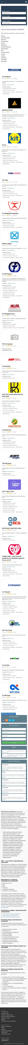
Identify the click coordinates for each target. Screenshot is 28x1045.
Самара (3, 54)
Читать (7, 752)
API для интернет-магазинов (8, 1016)
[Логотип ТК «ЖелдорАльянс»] (14, 307)
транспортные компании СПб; (10, 915)
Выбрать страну (5, 11)
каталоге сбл (4, 906)
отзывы (4, 986)
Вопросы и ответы (5, 1018)
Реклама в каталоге (5, 1034)
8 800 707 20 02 (10, 374)
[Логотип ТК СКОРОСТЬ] (14, 423)
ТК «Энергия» (6, 77)
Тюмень (3, 56)
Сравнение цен (5, 1013)
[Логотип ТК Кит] (14, 138)
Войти (2, 1027)
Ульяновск (4, 57)
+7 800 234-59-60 (11, 153)
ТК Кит (4, 145)
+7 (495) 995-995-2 (11, 250)
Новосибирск (4, 48)
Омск (2, 50)
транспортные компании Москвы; (11, 914)
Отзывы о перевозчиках (7, 1015)
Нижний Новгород (6, 47)
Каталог (4, 1)
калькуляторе (4, 907)
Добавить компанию (6, 1026)
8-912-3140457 (10, 320)
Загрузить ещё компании (9, 713)
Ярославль (4, 61)
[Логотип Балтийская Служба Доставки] (14, 521)
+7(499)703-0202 (10, 471)
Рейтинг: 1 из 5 (8, 182)
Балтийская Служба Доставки (11, 528)
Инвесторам (4, 1032)
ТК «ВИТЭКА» (6, 695)
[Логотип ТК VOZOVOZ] (14, 359)
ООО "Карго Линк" (8, 491)
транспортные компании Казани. (11, 917)
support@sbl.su (5, 1040)
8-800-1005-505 (10, 220)
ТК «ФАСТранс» (7, 274)
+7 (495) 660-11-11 (11, 188)
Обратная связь (5, 1039)
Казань (3, 43)
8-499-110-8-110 (10, 638)
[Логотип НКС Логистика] (14, 623)
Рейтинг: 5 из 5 (8, 275)
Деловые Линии (7, 110)
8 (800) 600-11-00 (11, 567)
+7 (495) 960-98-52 (11, 438)
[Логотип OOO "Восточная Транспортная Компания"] (14, 387)
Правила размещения (6, 1030)
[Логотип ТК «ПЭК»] (14, 173)
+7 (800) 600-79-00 (11, 702)
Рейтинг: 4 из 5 (8, 432)
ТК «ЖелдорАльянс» (8, 314)
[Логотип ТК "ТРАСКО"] (14, 585)
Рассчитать (14, 742)
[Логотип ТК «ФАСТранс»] (14, 267)
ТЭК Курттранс (6, 463)
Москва (3, 36)
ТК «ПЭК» (5, 180)
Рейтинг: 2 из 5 (8, 78)
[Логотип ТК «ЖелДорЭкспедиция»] (14, 206)
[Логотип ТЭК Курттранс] (14, 456)
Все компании (4, 1011)
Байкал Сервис (7, 244)
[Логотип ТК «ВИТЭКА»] (14, 688)
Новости (3, 1019)
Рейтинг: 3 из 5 (8, 398)
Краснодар (4, 45)
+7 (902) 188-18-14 (11, 283)
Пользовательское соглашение (8, 1021)
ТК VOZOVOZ (6, 366)
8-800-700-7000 (10, 84)
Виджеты (3, 1029)
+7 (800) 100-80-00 (11, 118)
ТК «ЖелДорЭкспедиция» (10, 213)
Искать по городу (6, 16)
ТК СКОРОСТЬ (6, 430)
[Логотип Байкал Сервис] (14, 237)
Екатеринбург (4, 41)
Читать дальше (5, 769)
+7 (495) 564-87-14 (11, 601)
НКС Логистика (7, 630)
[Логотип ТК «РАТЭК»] (14, 658)
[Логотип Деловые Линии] (14, 103)
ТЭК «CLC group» (7, 344)
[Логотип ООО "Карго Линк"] (14, 484)
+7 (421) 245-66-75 (11, 403)
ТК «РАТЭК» (5, 665)
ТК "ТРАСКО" (6, 592)
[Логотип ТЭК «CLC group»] (14, 337)
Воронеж (3, 39)
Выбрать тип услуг (6, 21)
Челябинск (4, 59)
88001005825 (10, 499)
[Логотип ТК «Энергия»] (14, 70)
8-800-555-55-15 (10, 672)
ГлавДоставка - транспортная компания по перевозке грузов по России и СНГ (13, 558)
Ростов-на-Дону (5, 52)
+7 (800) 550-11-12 (11, 536)
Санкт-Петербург (5, 37)
